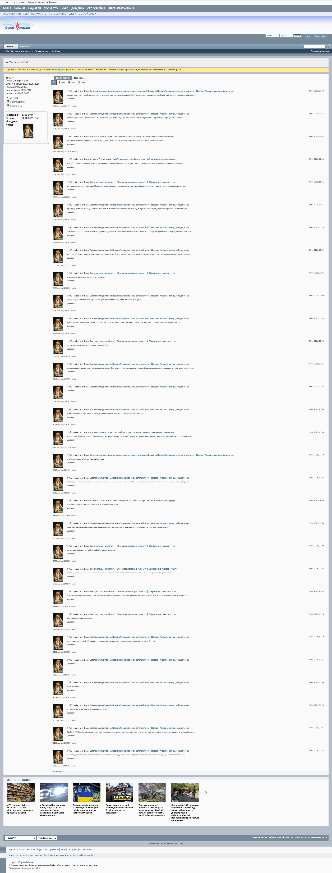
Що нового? (25, 46)
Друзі (73, 82)
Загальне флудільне (100, 114)
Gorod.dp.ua (12, 2)
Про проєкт (14, 868)
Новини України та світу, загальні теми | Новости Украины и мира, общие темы (195, 91)
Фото (64, 8)
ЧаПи (6, 51)
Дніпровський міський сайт (281, 838)
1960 (63, 82)
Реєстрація (320, 36)
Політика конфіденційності (57, 855)
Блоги (72, 14)
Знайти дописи (17, 102)
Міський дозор (87, 14)
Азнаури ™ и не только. (101, 159)
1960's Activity (63, 78)
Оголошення (96, 8)
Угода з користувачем (311, 838)
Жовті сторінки (12, 14)
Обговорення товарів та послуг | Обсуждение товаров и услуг (145, 159)
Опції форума (41, 51)
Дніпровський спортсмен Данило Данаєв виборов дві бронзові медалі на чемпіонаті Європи (85, 809)
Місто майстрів (57, 14)
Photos (83, 82)
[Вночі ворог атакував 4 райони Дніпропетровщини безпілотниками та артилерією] (119, 803)
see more (72, 99)
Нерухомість (38, 14)
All (54, 82)
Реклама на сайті (31, 868)
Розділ (10, 46)
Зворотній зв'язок (259, 838)
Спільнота (26, 51)
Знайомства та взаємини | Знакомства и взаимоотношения (145, 137)
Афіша (7, 8)
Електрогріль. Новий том (102, 182)
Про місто (51, 8)
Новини (19, 8)
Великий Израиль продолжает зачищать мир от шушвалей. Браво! (122, 91)
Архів (297, 838)
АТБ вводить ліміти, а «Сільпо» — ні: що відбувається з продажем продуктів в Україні (20, 809)
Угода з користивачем (31, 855)
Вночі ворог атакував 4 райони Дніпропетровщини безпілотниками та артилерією (119, 809)
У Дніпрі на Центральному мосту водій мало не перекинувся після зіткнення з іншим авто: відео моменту (53, 810)
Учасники (14, 62)
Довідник (77, 8)
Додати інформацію (83, 855)
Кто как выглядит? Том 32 (102, 137)
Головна (13, 849)
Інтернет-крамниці (121, 8)
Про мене (79, 78)
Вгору (324, 838)
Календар (15, 51)
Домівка (13, 98)
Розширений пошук (320, 51)
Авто (26, 14)
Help (308, 36)
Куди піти (34, 8)
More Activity (58, 772)
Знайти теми (15, 106)
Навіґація (56, 51)
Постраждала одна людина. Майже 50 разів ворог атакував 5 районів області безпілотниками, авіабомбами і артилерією (152, 810)
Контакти (13, 855)
